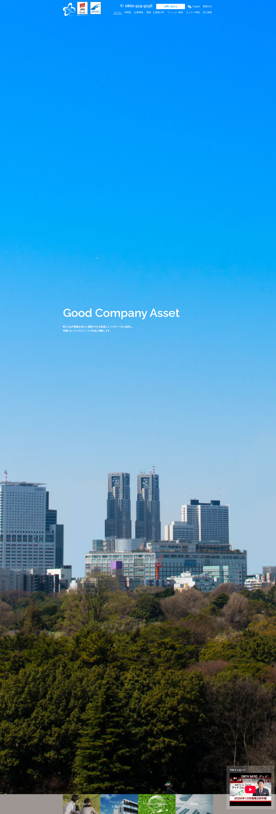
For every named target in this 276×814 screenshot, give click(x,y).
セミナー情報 (193, 12)
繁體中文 (207, 6)
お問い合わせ (170, 6)
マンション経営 (175, 12)
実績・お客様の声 (155, 12)
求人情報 (207, 12)
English (196, 6)
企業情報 (138, 12)
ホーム (117, 12)
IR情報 (127, 12)
